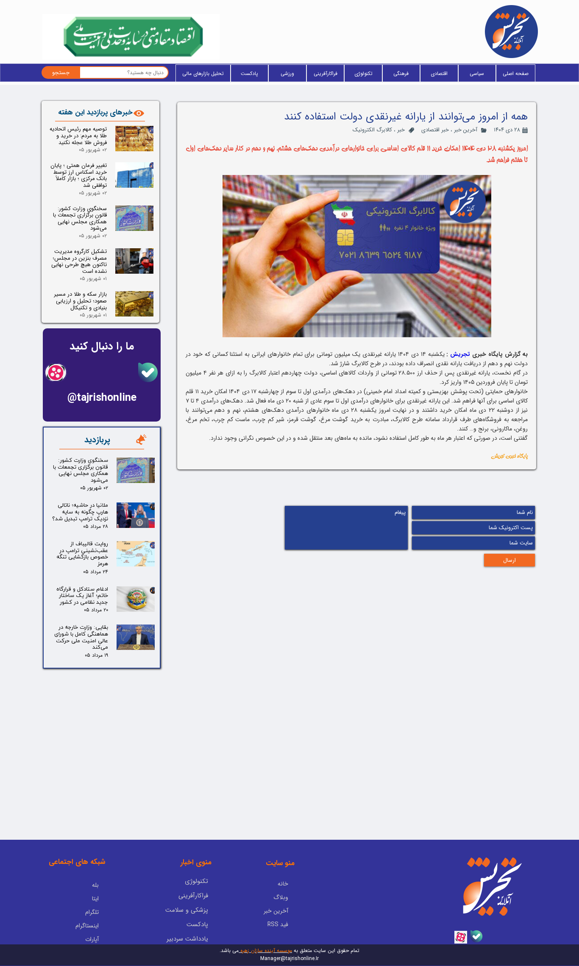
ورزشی (287, 73)
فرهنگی (401, 73)
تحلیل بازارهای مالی (203, 73)
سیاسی (477, 73)
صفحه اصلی (516, 73)
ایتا (95, 898)
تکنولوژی (363, 73)
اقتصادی (439, 73)
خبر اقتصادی (435, 129)
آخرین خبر (465, 129)
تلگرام (92, 912)
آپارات (92, 939)
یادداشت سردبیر (187, 939)
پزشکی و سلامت (186, 910)
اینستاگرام (87, 925)
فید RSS (277, 924)
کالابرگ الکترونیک (372, 129)
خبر (401, 129)
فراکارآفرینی (325, 73)
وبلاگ (280, 897)
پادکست (249, 73)
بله (95, 885)
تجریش (460, 354)
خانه (283, 883)
